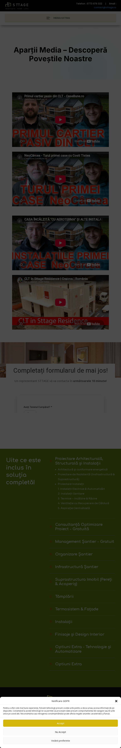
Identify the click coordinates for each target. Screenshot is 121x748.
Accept (60, 723)
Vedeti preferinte (60, 740)
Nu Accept (60, 731)
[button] (116, 701)
